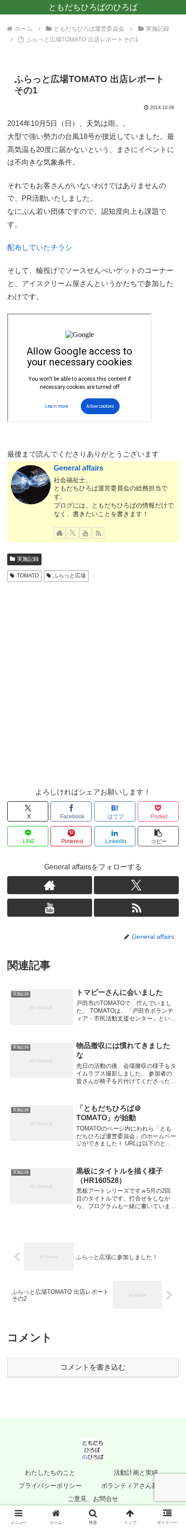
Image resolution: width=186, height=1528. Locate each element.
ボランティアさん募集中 (136, 1485)
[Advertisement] (93, 683)
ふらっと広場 (69, 575)
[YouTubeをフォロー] (85, 533)
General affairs (78, 468)
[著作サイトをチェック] (59, 533)
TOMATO (28, 575)
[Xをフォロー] (73, 533)
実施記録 (28, 559)
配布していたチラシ (39, 247)
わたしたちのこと (50, 1472)
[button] (158, 836)
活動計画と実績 (136, 1472)
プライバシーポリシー (50, 1485)
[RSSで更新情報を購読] (98, 533)
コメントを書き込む (93, 1367)
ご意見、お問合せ (93, 1498)
